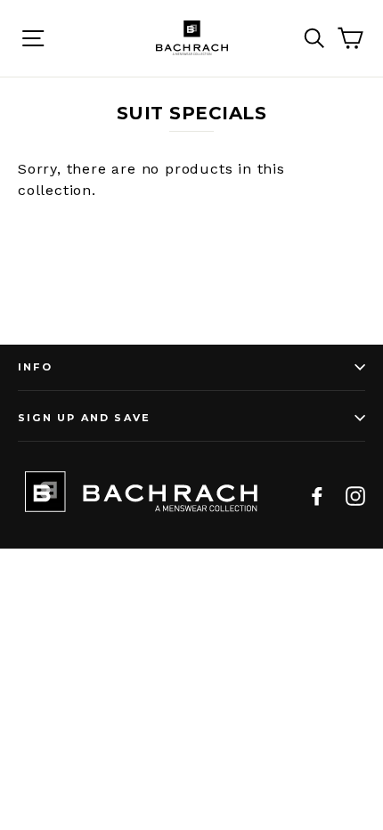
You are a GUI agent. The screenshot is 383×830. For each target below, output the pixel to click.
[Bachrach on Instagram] (355, 495)
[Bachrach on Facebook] (317, 495)
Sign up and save (84, 417)
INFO (35, 367)
